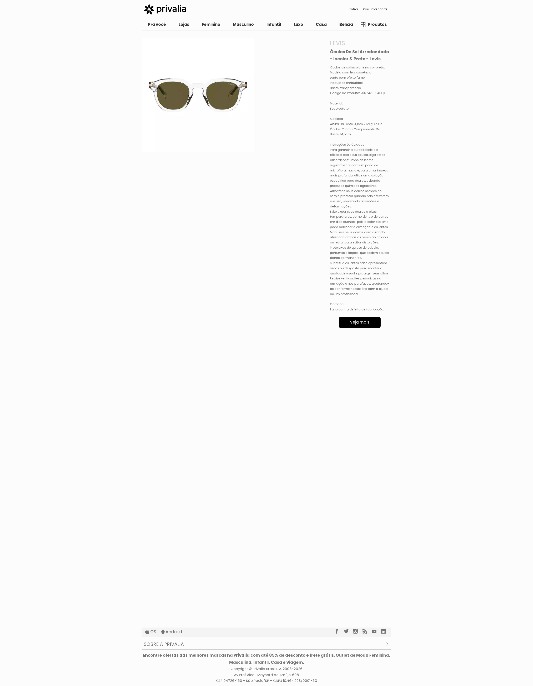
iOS (152, 632)
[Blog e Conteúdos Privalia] (367, 631)
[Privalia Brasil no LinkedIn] (386, 631)
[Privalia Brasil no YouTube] (376, 631)
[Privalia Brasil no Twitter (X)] (348, 631)
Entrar (354, 9)
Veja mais (359, 322)
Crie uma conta (375, 9)
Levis (337, 43)
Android (174, 632)
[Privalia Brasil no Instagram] (357, 631)
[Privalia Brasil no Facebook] (339, 631)
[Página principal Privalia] (165, 9)
